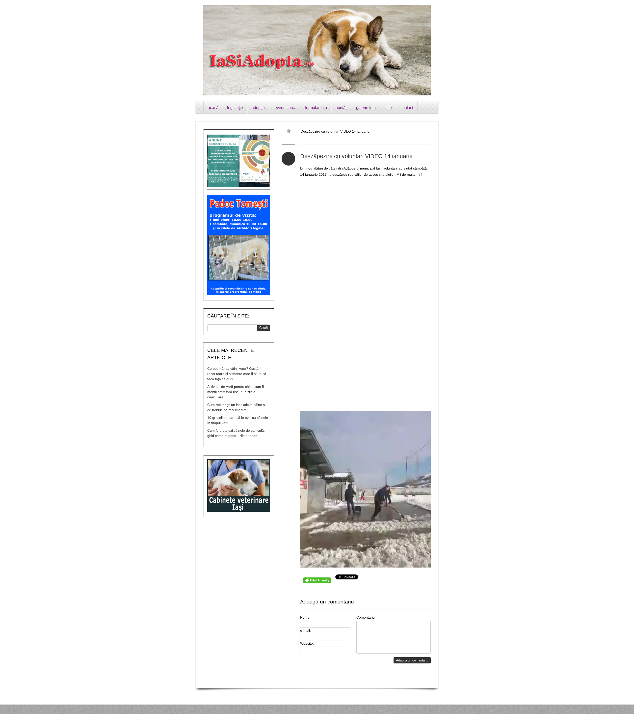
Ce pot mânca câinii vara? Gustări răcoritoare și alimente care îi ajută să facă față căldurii (236, 374)
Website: (307, 643)
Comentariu (365, 617)
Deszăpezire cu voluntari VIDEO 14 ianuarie (356, 156)
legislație (235, 108)
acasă (213, 108)
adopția (258, 108)
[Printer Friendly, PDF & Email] (317, 582)
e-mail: (305, 630)
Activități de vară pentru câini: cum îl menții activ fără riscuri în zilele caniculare (235, 392)
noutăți (341, 108)
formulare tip (316, 108)
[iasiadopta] (291, 131)
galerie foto (366, 108)
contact (406, 108)
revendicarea (284, 108)
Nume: (305, 617)
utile (388, 108)
